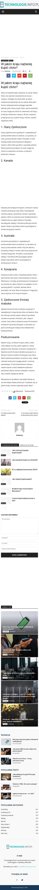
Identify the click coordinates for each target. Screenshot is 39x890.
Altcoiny (3, 830)
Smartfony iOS (5, 812)
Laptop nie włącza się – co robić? (23, 793)
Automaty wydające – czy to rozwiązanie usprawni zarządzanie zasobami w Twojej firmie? (19, 696)
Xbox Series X (5, 824)
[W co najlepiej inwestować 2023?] (6, 471)
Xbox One (4, 833)
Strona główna (5, 57)
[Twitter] (22, 880)
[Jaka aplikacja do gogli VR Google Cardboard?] (6, 776)
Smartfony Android (7, 815)
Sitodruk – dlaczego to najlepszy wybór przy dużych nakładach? (18, 720)
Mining (3, 818)
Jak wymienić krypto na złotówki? (25, 460)
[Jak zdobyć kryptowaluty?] (6, 481)
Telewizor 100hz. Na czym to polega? (25, 784)
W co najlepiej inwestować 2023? (25, 470)
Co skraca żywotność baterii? (8, 414)
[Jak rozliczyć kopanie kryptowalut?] (6, 452)
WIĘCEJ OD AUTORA (27, 445)
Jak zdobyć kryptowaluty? (22, 479)
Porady (5, 654)
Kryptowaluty (5, 60)
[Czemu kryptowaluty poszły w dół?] (6, 500)
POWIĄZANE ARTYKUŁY (10, 445)
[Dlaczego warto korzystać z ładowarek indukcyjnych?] (19, 622)
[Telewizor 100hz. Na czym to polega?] (6, 786)
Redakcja (7, 71)
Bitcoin (11, 60)
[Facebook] (17, 880)
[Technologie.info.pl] (19, 4)
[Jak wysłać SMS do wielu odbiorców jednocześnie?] (19, 645)
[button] (36, 11)
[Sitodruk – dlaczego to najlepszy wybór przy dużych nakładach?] (19, 715)
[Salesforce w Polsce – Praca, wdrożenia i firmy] (19, 668)
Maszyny (5, 701)
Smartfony (5, 631)
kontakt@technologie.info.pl (27, 867)
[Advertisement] (19, 34)
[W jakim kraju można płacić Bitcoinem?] (6, 491)
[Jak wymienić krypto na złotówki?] (6, 462)
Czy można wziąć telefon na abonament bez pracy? (29, 414)
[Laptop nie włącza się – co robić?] (6, 796)
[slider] (7, 391)
